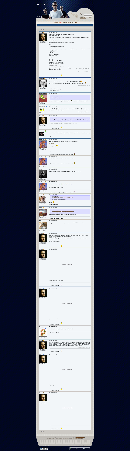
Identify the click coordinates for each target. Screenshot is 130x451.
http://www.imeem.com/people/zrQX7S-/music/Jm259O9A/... (60, 183)
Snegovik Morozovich (42, 327)
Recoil (73, 20)
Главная (38, 20)
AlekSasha (41, 139)
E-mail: (81, 14)
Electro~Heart (42, 93)
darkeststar (41, 131)
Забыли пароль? (83, 18)
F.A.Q (67, 20)
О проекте (74, 22)
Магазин (65, 22)
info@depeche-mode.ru (80, 437)
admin (40, 194)
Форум (60, 22)
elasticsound (42, 106)
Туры (70, 20)
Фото (63, 20)
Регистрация (82, 17)
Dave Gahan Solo (80, 20)
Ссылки (69, 22)
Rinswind (41, 78)
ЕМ (40, 220)
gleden (40, 207)
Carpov (41, 32)
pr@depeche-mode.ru (79, 438)
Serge (40, 169)
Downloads (55, 22)
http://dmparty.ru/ (52, 143)
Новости (43, 20)
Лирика (59, 20)
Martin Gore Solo (88, 20)
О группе (48, 20)
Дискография (54, 20)
